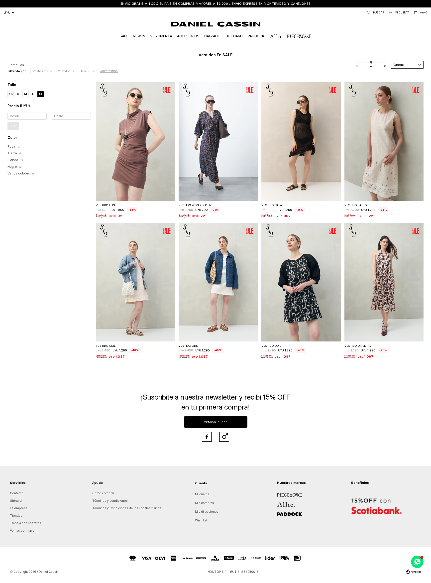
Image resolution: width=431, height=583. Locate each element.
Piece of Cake (287, 493)
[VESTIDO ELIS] (135, 141)
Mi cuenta (202, 494)
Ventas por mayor (23, 530)
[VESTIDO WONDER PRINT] (218, 141)
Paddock (256, 36)
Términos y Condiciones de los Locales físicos (126, 508)
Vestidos (64, 71)
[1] (357, 66)
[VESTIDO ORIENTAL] (384, 282)
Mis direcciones (206, 511)
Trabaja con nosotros (25, 523)
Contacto (16, 493)
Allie (280, 502)
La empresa (18, 508)
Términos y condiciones (110, 500)
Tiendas (16, 515)
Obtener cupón (215, 422)
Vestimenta (161, 36)
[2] (371, 66)
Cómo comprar (103, 493)
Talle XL (86, 71)
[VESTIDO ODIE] (135, 282)
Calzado (212, 36)
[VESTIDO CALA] (300, 141)
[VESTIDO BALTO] (384, 141)
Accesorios (188, 36)
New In (139, 36)
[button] (374, 12)
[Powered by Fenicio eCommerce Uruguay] (413, 572)
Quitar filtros (109, 71)
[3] (385, 66)
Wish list (201, 520)
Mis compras (204, 503)
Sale (124, 36)
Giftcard (234, 36)
